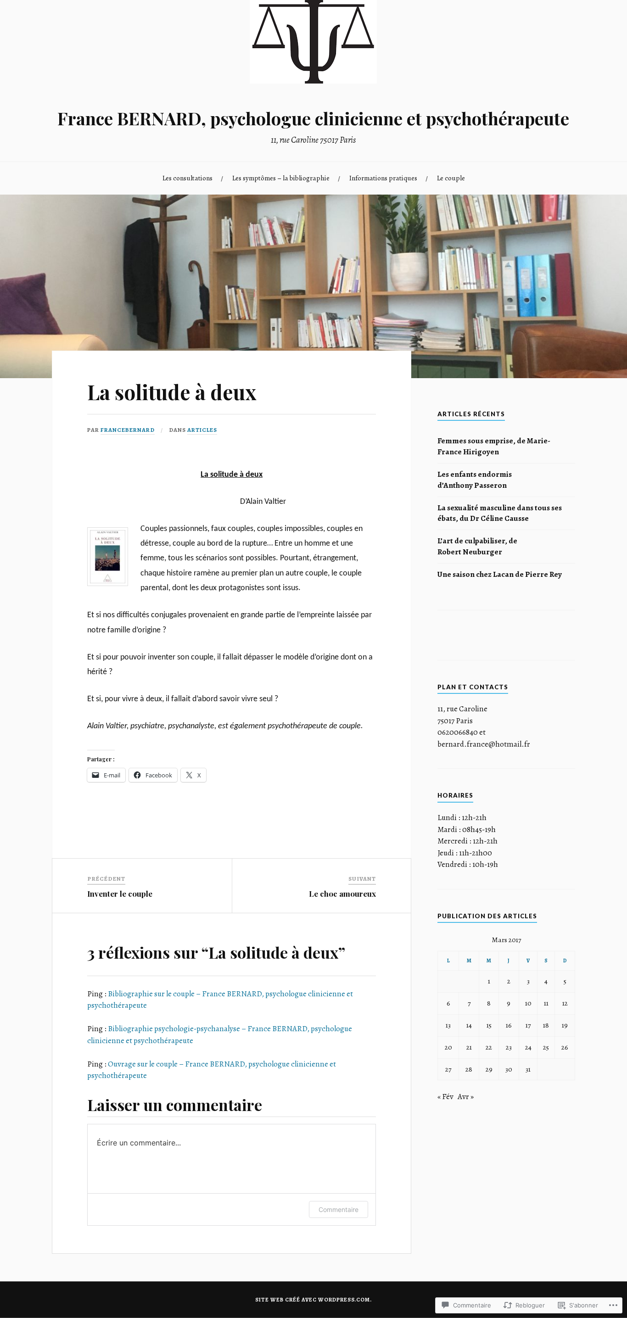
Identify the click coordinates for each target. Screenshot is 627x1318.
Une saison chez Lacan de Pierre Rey (499, 574)
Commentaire (338, 1209)
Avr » (466, 1096)
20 (448, 1047)
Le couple (451, 178)
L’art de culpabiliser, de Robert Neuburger (477, 546)
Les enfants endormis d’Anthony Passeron (474, 480)
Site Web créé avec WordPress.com (312, 1299)
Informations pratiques (383, 178)
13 (448, 1025)
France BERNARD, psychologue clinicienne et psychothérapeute (313, 118)
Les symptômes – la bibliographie (281, 178)
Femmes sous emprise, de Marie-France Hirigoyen (493, 446)
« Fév (445, 1096)
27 (448, 1069)
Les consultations (187, 178)
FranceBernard (128, 430)
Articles (202, 430)
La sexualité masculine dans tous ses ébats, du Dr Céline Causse (499, 513)
